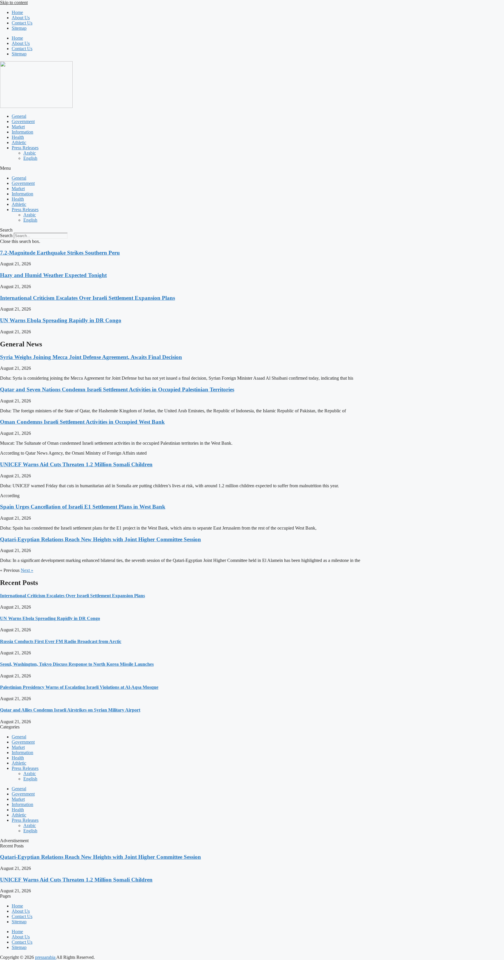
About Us (21, 17)
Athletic (19, 142)
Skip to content (14, 2)
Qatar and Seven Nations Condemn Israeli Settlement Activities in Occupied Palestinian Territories (117, 389)
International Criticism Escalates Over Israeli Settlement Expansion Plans (87, 298)
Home (17, 12)
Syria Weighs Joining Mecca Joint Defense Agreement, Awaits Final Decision (91, 357)
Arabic (29, 152)
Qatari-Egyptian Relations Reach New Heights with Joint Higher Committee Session (100, 539)
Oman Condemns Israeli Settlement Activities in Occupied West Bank (82, 422)
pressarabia (45, 957)
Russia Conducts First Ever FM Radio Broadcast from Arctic (60, 641)
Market (18, 126)
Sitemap (19, 28)
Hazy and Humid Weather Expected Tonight (53, 275)
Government (23, 121)
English (30, 158)
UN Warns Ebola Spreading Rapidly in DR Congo (60, 320)
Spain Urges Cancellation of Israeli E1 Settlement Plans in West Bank (82, 507)
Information (22, 131)
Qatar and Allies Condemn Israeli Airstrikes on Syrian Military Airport (70, 709)
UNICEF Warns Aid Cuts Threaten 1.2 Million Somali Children (76, 464)
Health (18, 137)
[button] (252, 168)
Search (6, 235)
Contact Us (22, 22)
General (19, 116)
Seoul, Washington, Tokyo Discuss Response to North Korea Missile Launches (77, 664)
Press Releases (25, 147)
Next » (27, 570)
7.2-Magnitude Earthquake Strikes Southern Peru (60, 253)
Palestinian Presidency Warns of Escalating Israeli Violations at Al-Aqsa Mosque (79, 687)
